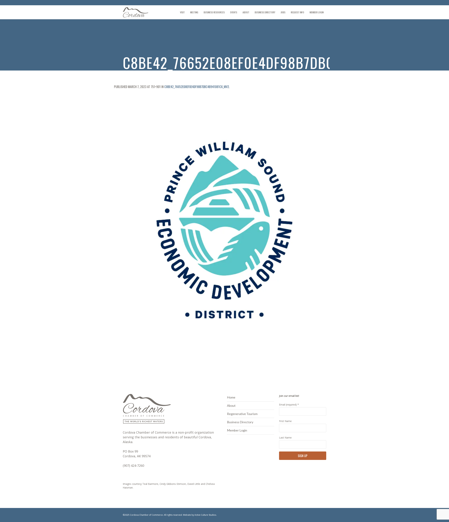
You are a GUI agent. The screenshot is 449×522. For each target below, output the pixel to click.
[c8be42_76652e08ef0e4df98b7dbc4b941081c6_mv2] (224, 230)
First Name (285, 421)
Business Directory (240, 422)
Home (231, 397)
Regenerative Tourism (242, 414)
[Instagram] (323, 3)
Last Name (285, 437)
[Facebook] (318, 3)
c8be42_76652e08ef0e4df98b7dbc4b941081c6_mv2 (196, 86)
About (231, 405)
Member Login (237, 430)
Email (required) (289, 404)
